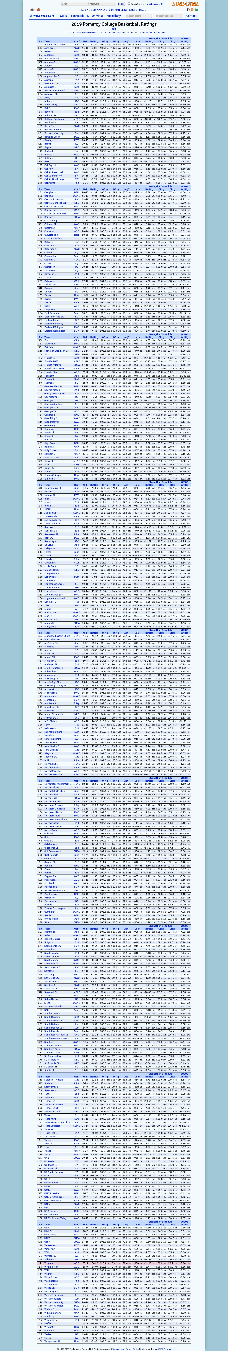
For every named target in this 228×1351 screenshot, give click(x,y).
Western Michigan (53, 1305)
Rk (40, 41)
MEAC (76, 119)
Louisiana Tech (52, 587)
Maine (47, 608)
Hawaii (48, 439)
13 (110, 32)
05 (77, 32)
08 (89, 32)
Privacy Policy (132, 1349)
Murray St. (50, 717)
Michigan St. (51, 664)
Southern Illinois (53, 1045)
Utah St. (48, 1231)
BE (76, 158)
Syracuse (49, 1090)
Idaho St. (49, 468)
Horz (76, 234)
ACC (76, 129)
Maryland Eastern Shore (57, 635)
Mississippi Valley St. (55, 685)
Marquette (50, 619)
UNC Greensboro (53, 1196)
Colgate (48, 242)
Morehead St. (51, 707)
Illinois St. (49, 478)
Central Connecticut (55, 202)
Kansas (48, 527)
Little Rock (50, 566)
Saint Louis (50, 956)
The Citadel (50, 1136)
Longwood (50, 576)
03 (69, 32)
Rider (47, 935)
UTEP (47, 1238)
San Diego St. (51, 977)
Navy (47, 724)
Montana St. (50, 703)
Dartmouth (50, 270)
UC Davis (49, 1161)
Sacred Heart (51, 949)
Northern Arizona (53, 805)
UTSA (47, 1241)
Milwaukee (50, 671)
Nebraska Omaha (53, 731)
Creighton (49, 266)
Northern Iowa (52, 815)
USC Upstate (51, 1211)
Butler (47, 158)
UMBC (47, 1186)
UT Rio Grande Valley (55, 1218)
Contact (191, 16)
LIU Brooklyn (51, 569)
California (49, 182)
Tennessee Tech (52, 1111)
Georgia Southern (53, 404)
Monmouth (50, 696)
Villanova (49, 1259)
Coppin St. (49, 259)
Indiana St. (50, 495)
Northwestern (51, 822)
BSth (76, 192)
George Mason (52, 389)
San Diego (49, 974)
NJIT (46, 760)
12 (106, 32)
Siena (47, 1002)
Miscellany (114, 16)
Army (47, 97)
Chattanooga (51, 220)
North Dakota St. (53, 791)
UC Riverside (51, 1168)
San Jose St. (50, 985)
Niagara (48, 753)
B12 (76, 111)
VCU (46, 1252)
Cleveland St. (51, 234)
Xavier (47, 1334)
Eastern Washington (54, 330)
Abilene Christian (53, 44)
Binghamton (50, 122)
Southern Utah (52, 1052)
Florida (48, 357)
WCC (76, 161)
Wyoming (49, 1330)
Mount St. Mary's (53, 714)
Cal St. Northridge (54, 179)
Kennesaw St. (51, 534)
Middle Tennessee (53, 667)
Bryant (48, 147)
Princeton (49, 897)
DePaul (48, 291)
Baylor (48, 111)
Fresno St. (49, 379)
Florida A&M (51, 361)
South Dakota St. (53, 1027)
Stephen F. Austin (53, 1079)
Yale (46, 1337)
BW (77, 168)
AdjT (126, 41)
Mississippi (50, 678)
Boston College (52, 129)
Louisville (49, 591)
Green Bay (49, 425)
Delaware (49, 281)
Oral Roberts (51, 854)
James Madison (52, 523)
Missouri (49, 689)
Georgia (48, 400)
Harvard (48, 436)
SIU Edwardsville (53, 1006)
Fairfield (48, 347)
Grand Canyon (51, 421)
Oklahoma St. (51, 847)
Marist (47, 615)
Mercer (48, 650)
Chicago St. (50, 224)
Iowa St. (48, 505)
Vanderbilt (49, 1248)
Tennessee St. (51, 1107)
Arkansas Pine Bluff (54, 90)
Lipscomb (49, 562)
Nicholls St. (50, 756)
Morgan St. (50, 710)
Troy (46, 1147)
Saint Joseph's (51, 953)
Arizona (48, 79)
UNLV (47, 1204)
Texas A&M (50, 1118)
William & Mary (52, 1312)
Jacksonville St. (52, 519)
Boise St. (49, 126)
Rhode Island (51, 918)
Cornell (48, 263)
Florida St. (50, 372)
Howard (48, 461)
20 (138, 32)
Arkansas (49, 86)
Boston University (53, 133)
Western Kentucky (54, 1302)
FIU (46, 354)
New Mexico (51, 742)
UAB (46, 1157)
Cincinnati (49, 227)
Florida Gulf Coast (54, 368)
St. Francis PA (51, 1063)
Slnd (76, 44)
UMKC (47, 1189)
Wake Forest (51, 1277)
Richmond (49, 931)
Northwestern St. (53, 826)
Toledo (47, 1140)
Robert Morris (52, 938)
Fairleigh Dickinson (54, 350)
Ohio (46, 837)
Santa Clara (50, 988)
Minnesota (50, 675)
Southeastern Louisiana (56, 1038)
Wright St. (49, 1326)
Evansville (49, 343)
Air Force (49, 47)
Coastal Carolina (53, 238)
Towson (48, 1143)
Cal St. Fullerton (53, 175)
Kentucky (49, 541)
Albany (48, 65)
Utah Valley (50, 1234)
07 (85, 32)
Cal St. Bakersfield (54, 172)
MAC (76, 51)
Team (47, 41)
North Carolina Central (56, 783)
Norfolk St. (50, 763)
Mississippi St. (52, 682)
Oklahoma (49, 844)
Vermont (48, 1255)
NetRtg (94, 41)
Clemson (49, 231)
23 (150, 32)
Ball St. (48, 108)
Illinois (48, 471)
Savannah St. (51, 992)
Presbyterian (51, 894)
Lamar (47, 551)
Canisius (48, 195)
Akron (47, 51)
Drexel (47, 302)
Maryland (49, 626)
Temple (48, 1097)
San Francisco (51, 981)
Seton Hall (49, 999)
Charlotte (49, 216)
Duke (47, 305)
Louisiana (49, 580)
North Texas (50, 797)
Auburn (48, 101)
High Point (50, 443)
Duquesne (49, 309)
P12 (76, 79)
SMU (47, 1010)
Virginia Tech (51, 1266)
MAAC (76, 195)
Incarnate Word (52, 488)
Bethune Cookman (54, 119)
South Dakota (51, 1024)
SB (76, 76)
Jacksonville (50, 516)
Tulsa (47, 1154)
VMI (46, 1270)
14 (114, 32)
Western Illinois (52, 1298)
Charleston (50, 210)
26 (163, 32)
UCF (46, 1175)
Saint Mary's (51, 960)
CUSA (77, 216)
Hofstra (48, 446)
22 (146, 32)
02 (65, 32)
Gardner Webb (51, 386)
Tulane (47, 1150)
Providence (50, 901)
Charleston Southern (55, 213)
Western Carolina (53, 1295)
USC (46, 1207)
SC (76, 220)
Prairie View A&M (54, 890)
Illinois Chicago (52, 475)
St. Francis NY (51, 1059)
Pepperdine (50, 876)
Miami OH (49, 657)
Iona (46, 498)
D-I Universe (95, 16)
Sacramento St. (52, 945)
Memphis (49, 646)
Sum (76, 288)
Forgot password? (154, 4)
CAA (76, 210)
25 (159, 32)
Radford (48, 915)
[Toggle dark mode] (188, 9)
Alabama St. (50, 62)
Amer (77, 227)
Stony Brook (51, 1086)
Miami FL (49, 653)
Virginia (48, 1263)
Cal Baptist (50, 165)
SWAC (76, 58)
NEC (76, 147)
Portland (49, 883)
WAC (76, 165)
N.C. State (49, 721)
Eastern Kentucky (53, 323)
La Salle (48, 544)
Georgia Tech (51, 411)
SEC (76, 54)
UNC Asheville (51, 1193)
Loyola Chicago (52, 594)
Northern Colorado (54, 808)
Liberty (48, 559)
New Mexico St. (52, 746)
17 (126, 32)
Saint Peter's (51, 963)
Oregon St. (50, 862)
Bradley (48, 140)
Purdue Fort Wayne (54, 908)
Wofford (48, 1323)
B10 (76, 471)
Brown (47, 143)
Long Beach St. (52, 573)
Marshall (49, 623)
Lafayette (49, 548)
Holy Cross (50, 450)
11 (101, 32)
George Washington (54, 393)
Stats (63, 16)
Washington (50, 1280)
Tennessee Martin (53, 1104)
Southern (49, 1042)
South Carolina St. (54, 1020)
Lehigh (47, 555)
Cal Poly (48, 168)
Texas (47, 1115)
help (114, 28)
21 (142, 32)
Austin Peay (50, 104)
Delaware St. (51, 284)
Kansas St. (49, 530)
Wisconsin (49, 1320)
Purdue (48, 904)
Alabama (49, 54)
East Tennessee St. (54, 316)
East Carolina (51, 313)
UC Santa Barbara (53, 1172)
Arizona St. (50, 83)
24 (155, 32)
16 (122, 32)
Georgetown (51, 396)
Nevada (48, 735)
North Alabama (52, 767)
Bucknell (49, 151)
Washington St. (52, 1284)
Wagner (48, 1273)
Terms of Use (118, 1349)
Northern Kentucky (54, 819)
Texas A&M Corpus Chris (57, 1122)
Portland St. (50, 886)
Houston (48, 453)
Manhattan (50, 612)
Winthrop (49, 1316)
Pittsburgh (50, 879)
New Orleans (51, 749)
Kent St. (48, 537)
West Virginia (51, 1291)
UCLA (47, 1179)
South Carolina (52, 1017)
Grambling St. (51, 418)
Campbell (49, 192)
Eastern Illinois (52, 320)
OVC (76, 104)
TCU (46, 1093)
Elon (46, 340)
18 (130, 32)
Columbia (49, 252)
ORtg (105, 41)
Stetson (48, 1083)
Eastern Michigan (53, 327)
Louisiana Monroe (54, 583)
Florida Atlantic (52, 364)
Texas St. (49, 1129)
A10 (76, 273)
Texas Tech (49, 1132)
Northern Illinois (53, 812)
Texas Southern (52, 1125)
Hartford (49, 432)
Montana (49, 699)
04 (73, 32)
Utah (46, 1227)
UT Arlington (51, 1214)
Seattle (48, 995)
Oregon (48, 858)
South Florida (51, 1031)
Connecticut (50, 256)
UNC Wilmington (53, 1200)
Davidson (49, 273)
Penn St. (48, 872)
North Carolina (52, 771)
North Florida (51, 794)
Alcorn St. (49, 69)
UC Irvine (49, 1164)
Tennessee (49, 1100)
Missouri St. (50, 692)
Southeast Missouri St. (56, 1034)
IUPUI (47, 509)
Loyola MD (50, 601)
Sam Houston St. (53, 967)
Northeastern (51, 801)
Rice (46, 922)
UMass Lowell (51, 1182)
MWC (77, 47)
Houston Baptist (52, 457)
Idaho (47, 464)
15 (118, 32)
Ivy (76, 143)
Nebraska (49, 728)
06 (81, 32)
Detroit (48, 295)
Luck (137, 41)
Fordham (49, 375)
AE (76, 65)
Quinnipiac (50, 911)
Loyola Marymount (54, 598)
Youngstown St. (52, 1341)
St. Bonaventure (52, 1056)
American (49, 72)
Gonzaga (48, 414)
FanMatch (77, 16)
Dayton (48, 277)
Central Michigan (53, 206)
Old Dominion (51, 851)
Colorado (49, 245)
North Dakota (51, 787)
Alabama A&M (51, 58)
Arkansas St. (51, 94)
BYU (46, 161)
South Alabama (52, 1013)
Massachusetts (52, 639)
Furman (48, 382)
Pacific (48, 865)
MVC (76, 140)
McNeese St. (51, 643)
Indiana (48, 491)
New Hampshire (52, 738)
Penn (47, 869)
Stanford (49, 1070)
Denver (48, 288)
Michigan (49, 660)
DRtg (116, 41)
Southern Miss (52, 1048)
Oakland (48, 833)
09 (93, 32)
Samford (49, 970)
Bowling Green (52, 136)
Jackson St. (50, 512)
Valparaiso (50, 1245)
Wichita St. (50, 1309)
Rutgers (48, 942)
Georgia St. (50, 407)
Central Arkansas (53, 199)
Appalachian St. (52, 76)
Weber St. (49, 1287)
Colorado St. (51, 248)
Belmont (48, 115)
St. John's (49, 1066)
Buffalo (48, 154)
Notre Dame (51, 830)
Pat (77, 72)
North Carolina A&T (55, 774)
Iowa (47, 502)
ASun (76, 368)
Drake (47, 299)
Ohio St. (48, 840)
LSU (46, 605)
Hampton (49, 429)
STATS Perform (164, 1349)
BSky (76, 330)
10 (97, 32)
